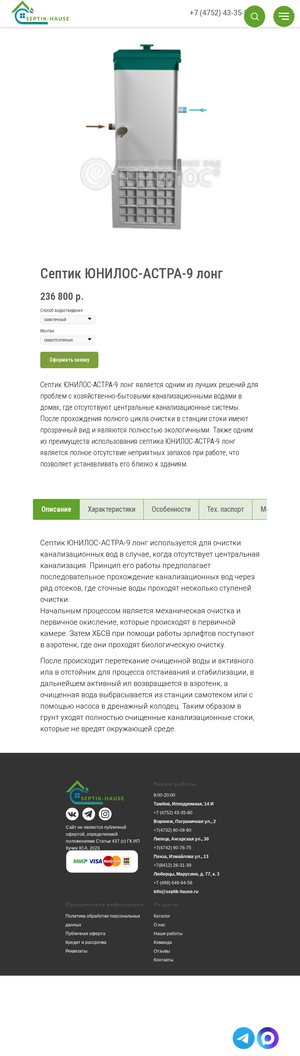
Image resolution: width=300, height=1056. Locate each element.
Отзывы (162, 951)
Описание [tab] (56, 509)
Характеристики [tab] (111, 509)
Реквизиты (76, 951)
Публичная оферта (85, 933)
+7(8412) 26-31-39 (172, 865)
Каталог (162, 916)
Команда (163, 942)
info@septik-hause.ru (176, 891)
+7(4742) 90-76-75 (172, 847)
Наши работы (168, 933)
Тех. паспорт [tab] (225, 509)
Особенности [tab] (171, 509)
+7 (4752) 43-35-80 (221, 12)
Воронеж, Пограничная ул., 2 (185, 821)
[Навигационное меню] (284, 16)
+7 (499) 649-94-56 (173, 882)
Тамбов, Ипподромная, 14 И (184, 804)
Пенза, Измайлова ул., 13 (181, 856)
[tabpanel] (150, 643)
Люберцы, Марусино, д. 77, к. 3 (187, 874)
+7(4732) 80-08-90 (172, 830)
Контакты (163, 959)
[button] (254, 16)
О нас (159, 924)
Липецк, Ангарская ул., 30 (181, 839)
